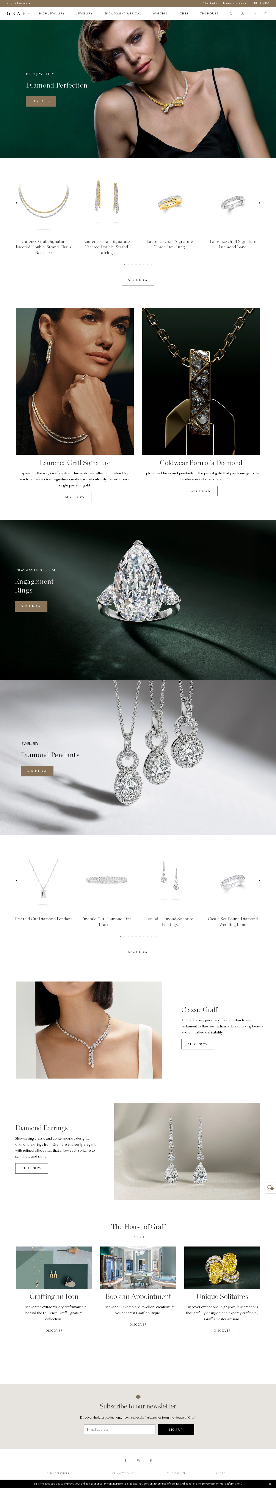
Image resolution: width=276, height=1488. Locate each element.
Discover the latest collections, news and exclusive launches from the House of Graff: (138, 1417)
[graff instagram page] (138, 1460)
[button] (124, 264)
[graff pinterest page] (150, 1460)
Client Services (58, 1473)
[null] (43, 202)
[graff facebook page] (125, 1460)
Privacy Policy (123, 1473)
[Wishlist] (254, 13)
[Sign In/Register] (242, 13)
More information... (231, 1484)
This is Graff (176, 1473)
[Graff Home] (18, 13)
